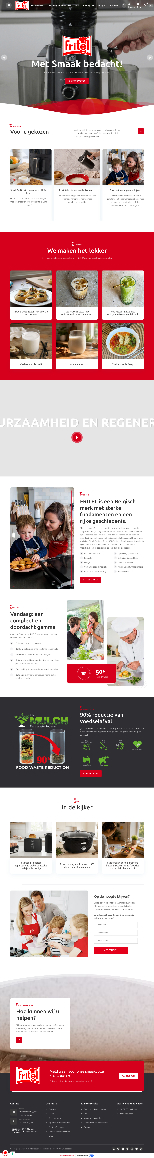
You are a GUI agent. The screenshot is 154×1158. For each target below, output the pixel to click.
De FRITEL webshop (128, 1109)
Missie (51, 1114)
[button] (4, 58)
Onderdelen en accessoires (96, 1123)
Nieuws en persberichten (59, 1132)
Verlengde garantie (92, 1118)
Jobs (50, 1136)
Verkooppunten (126, 1114)
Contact (87, 1127)
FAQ (86, 1114)
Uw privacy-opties (82, 1155)
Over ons (52, 1109)
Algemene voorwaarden (59, 1123)
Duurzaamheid (54, 1118)
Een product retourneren (95, 1109)
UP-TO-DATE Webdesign (62, 1149)
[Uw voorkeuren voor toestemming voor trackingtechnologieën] (12, 1154)
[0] (145, 5)
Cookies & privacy (56, 1127)
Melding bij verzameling (67, 1155)
